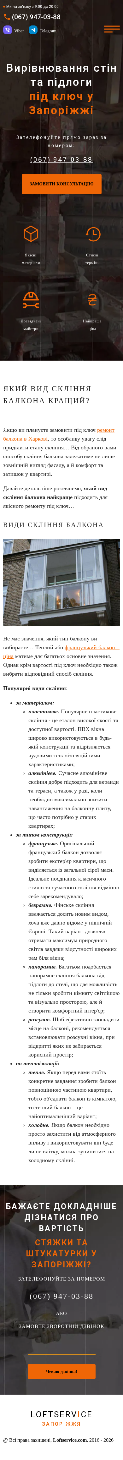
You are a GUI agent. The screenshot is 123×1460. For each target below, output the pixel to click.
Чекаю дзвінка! (61, 1371)
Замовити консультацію (62, 184)
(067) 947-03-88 (36, 17)
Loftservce (62, 1418)
